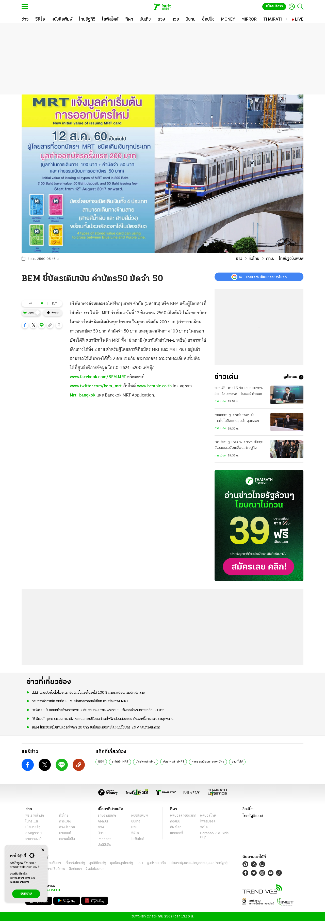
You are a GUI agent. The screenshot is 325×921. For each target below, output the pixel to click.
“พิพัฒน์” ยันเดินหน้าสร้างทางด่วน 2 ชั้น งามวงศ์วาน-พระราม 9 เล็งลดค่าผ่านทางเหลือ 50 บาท (98, 710)
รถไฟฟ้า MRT (120, 761)
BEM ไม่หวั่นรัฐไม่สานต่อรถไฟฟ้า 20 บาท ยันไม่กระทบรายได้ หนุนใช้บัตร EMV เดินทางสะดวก (96, 727)
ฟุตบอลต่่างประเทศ (183, 816)
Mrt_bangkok (82, 395)
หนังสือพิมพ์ (139, 816)
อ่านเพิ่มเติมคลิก (20, 875)
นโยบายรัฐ (32, 827)
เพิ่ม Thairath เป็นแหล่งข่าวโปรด (263, 277)
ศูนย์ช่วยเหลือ (156, 863)
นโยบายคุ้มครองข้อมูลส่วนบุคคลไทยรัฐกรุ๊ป (200, 863)
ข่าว (239, 259)
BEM (101, 761)
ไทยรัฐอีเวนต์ (252, 816)
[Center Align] (42, 850)
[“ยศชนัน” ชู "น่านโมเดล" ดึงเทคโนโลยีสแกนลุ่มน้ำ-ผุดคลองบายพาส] (286, 422)
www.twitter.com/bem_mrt (96, 386)
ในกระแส (31, 821)
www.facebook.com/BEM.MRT (98, 376)
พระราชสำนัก (34, 816)
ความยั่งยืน (67, 839)
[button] (25, 325)
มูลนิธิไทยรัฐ (97, 863)
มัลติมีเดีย (104, 845)
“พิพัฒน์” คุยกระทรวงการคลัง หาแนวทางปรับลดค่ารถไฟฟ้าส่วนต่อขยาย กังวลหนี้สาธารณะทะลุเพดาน (102, 719)
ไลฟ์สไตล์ (137, 839)
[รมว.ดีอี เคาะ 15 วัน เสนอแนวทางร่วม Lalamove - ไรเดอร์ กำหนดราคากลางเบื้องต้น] (286, 395)
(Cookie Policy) (19, 882)
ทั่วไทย (254, 259)
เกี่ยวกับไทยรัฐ (75, 863)
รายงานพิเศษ (107, 816)
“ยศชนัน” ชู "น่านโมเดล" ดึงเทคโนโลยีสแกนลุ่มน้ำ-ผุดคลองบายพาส (237, 419)
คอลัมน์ (103, 821)
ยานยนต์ (65, 833)
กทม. (270, 259)
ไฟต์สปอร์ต (208, 821)
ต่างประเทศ (67, 827)
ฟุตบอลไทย (208, 816)
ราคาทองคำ (33, 839)
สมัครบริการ (274, 6)
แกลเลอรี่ (176, 833)
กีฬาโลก (176, 827)
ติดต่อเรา (75, 869)
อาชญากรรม (34, 833)
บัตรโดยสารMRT (173, 761)
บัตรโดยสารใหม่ (145, 761)
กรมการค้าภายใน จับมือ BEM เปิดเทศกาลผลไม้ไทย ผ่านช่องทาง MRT (80, 701)
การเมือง (220, 401)
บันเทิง (135, 821)
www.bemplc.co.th (154, 386)
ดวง (101, 827)
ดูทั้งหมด (290, 377)
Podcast (104, 839)
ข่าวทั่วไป (237, 761)
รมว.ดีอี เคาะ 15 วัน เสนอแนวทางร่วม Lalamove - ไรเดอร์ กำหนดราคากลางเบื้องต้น (239, 391)
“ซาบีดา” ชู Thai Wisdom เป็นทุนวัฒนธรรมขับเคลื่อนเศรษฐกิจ (239, 445)
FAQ (140, 863)
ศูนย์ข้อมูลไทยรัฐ (121, 863)
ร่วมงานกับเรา (51, 863)
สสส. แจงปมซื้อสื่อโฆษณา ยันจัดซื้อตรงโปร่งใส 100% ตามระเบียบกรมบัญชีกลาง (88, 693)
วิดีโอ (135, 833)
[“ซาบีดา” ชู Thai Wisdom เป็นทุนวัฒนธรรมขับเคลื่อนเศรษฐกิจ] (286, 449)
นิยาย (102, 833)
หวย (134, 827)
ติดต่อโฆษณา (95, 869)
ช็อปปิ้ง (247, 809)
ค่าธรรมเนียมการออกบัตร (208, 761)
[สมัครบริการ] (259, 525)
